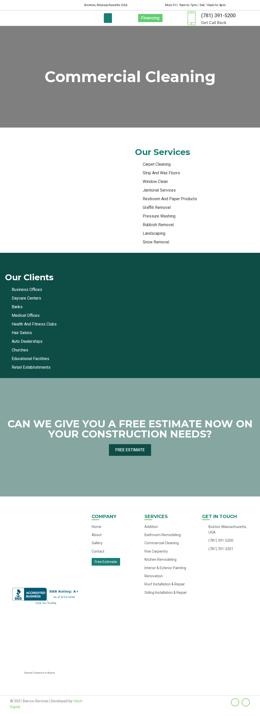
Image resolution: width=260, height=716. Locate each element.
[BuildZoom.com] (39, 641)
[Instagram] (246, 702)
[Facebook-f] (235, 702)
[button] (108, 18)
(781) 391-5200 (218, 15)
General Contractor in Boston (39, 673)
